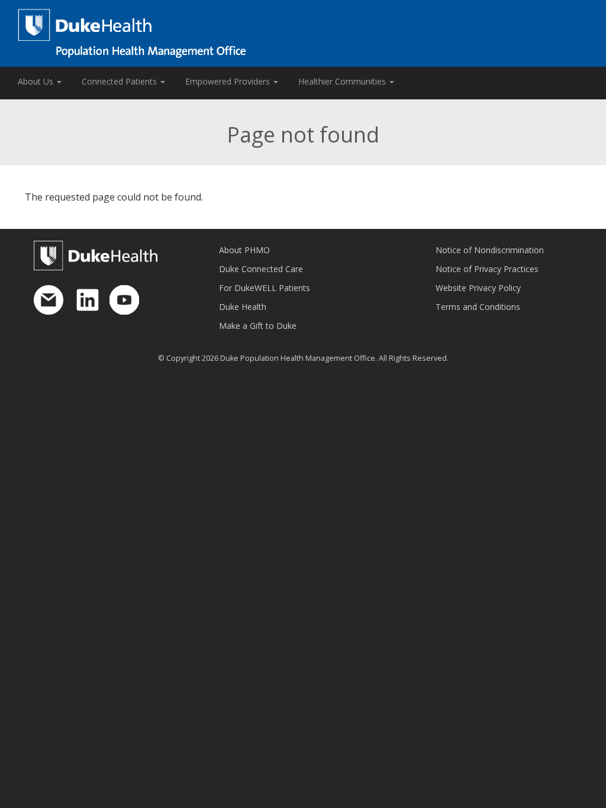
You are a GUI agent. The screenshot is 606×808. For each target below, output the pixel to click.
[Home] (303, 33)
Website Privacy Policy (478, 287)
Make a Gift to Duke (257, 325)
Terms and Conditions (478, 306)
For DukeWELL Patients (264, 287)
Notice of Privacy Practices (487, 268)
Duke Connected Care (261, 268)
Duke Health (242, 306)
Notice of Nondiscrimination (490, 250)
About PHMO (244, 250)
